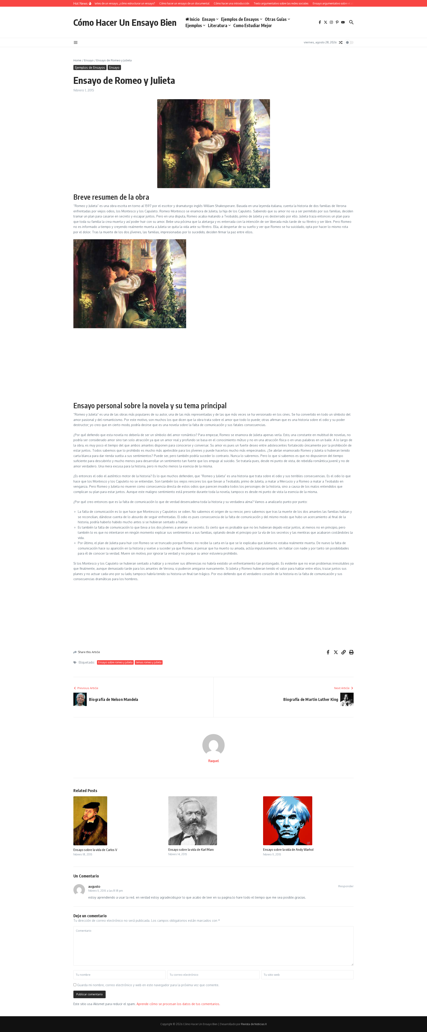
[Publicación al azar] (340, 42)
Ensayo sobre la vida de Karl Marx (191, 849)
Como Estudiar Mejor (252, 25)
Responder (346, 886)
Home (77, 60)
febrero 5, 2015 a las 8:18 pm (105, 890)
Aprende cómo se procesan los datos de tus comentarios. (178, 1004)
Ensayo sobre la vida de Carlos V (95, 850)
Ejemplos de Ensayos (240, 19)
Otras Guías (276, 19)
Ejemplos (193, 25)
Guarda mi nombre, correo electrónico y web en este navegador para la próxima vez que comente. (148, 985)
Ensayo (208, 19)
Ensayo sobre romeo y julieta (115, 662)
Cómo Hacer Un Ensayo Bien (125, 22)
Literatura (217, 25)
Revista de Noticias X (254, 1024)
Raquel (213, 761)
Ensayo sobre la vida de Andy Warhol (288, 849)
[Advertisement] (213, 364)
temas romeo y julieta (148, 662)
